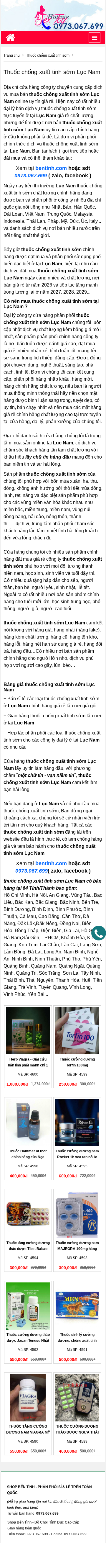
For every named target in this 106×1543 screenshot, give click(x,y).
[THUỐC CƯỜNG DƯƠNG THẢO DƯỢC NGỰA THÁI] (77, 1397)
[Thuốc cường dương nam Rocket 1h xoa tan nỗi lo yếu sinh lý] (77, 1122)
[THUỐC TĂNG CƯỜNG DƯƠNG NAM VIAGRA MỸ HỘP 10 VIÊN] (28, 1397)
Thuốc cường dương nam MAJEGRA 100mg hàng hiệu (77, 1249)
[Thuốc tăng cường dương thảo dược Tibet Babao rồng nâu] (28, 1214)
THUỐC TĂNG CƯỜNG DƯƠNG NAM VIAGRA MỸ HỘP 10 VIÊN (28, 1432)
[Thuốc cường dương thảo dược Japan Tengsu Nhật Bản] (28, 1306)
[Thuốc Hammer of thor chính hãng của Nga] (28, 1122)
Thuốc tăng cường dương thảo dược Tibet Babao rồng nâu (28, 1249)
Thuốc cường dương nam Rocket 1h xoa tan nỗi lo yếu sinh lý (77, 1157)
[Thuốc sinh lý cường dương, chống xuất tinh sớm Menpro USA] (77, 1306)
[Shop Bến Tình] (53, 15)
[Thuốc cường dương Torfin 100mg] (77, 1030)
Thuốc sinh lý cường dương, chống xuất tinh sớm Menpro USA (77, 1341)
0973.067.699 (30, 176)
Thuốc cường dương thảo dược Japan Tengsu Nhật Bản (28, 1341)
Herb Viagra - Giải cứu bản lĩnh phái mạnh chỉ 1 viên (28, 1065)
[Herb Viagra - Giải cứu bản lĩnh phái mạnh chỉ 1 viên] (28, 1030)
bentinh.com (51, 168)
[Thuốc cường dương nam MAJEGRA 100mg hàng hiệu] (77, 1214)
